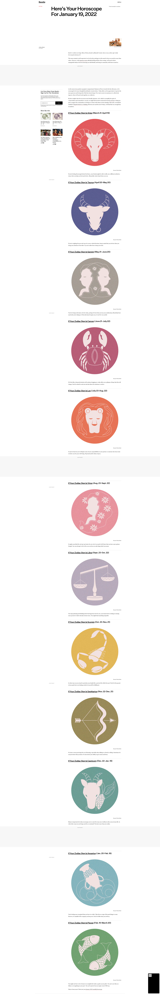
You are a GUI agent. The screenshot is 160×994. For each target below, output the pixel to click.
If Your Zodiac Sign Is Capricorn (82, 761)
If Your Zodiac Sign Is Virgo (80, 483)
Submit (59, 103)
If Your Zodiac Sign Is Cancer (81, 321)
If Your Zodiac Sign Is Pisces (80, 923)
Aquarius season (83, 60)
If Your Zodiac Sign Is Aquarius (82, 853)
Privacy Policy (44, 106)
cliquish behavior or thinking (81, 104)
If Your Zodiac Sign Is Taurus (81, 182)
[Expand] (149, 974)
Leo (77, 89)
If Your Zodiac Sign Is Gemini (81, 252)
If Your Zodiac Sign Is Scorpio (81, 622)
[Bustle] (42, 2)
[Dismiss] (158, 974)
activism (112, 100)
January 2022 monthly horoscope (94, 989)
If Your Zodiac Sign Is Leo (79, 390)
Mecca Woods (42, 47)
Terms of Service (59, 105)
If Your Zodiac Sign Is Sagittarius (82, 691)
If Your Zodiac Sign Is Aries (80, 113)
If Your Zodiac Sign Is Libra (80, 552)
